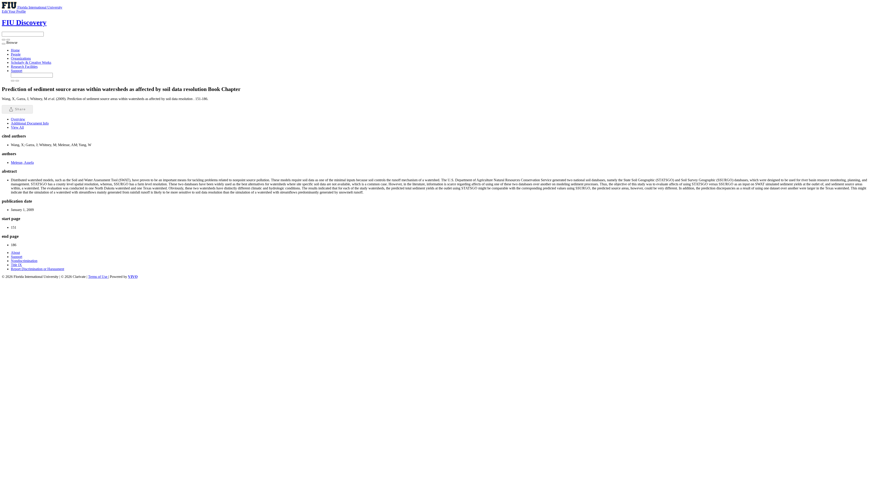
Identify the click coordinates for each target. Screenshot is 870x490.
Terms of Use (98, 277)
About (15, 253)
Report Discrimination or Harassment (37, 269)
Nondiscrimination (24, 261)
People (16, 54)
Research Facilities (24, 67)
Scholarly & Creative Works (31, 62)
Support (16, 71)
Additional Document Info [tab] (30, 123)
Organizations (21, 58)
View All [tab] (17, 127)
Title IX (16, 265)
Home (15, 50)
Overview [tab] (18, 119)
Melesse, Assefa (22, 162)
